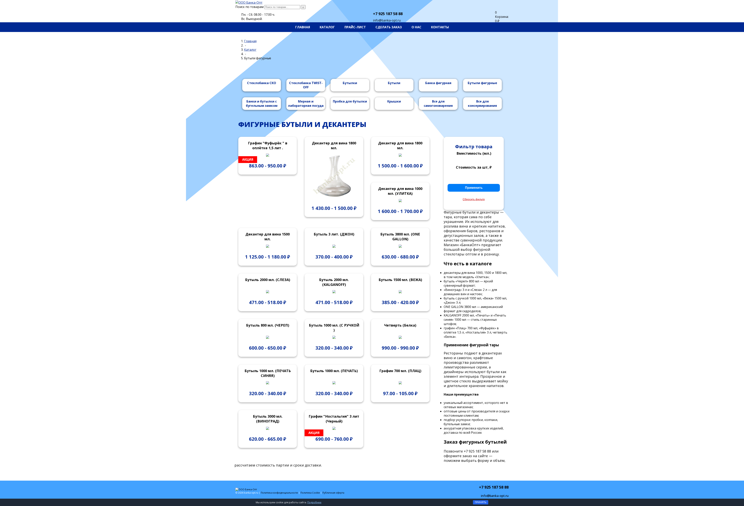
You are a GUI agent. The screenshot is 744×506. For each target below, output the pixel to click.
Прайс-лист (355, 27)
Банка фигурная (438, 83)
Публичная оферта (333, 492)
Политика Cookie (310, 492)
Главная (302, 27)
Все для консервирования (482, 103)
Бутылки (350, 83)
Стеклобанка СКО (261, 83)
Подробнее (314, 502)
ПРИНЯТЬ (480, 502)
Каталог (327, 27)
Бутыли (394, 83)
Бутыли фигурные (482, 83)
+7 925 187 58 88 (388, 13)
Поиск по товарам (249, 7)
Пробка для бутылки (350, 101)
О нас (416, 27)
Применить (474, 187)
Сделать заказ (388, 27)
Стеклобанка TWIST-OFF (306, 85)
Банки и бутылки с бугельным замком (261, 103)
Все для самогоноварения (438, 103)
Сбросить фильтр (474, 199)
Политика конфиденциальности (279, 492)
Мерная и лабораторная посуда (306, 103)
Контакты (440, 27)
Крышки (394, 101)
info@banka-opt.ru (387, 20)
